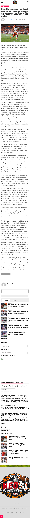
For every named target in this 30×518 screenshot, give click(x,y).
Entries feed (4, 428)
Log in (2, 426)
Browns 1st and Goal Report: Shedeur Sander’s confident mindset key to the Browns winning (18, 452)
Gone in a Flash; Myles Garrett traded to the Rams (18, 458)
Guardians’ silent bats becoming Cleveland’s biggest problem (16, 333)
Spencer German (11, 20)
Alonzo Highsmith (19, 276)
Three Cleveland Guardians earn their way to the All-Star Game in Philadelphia (14, 415)
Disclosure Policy (24, 509)
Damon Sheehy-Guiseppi (18, 278)
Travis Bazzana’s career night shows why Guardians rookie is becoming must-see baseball (15, 418)
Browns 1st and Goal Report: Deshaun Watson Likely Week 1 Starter (18, 312)
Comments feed (5, 429)
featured (4, 280)
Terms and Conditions (14, 509)
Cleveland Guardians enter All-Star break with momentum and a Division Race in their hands (13, 412)
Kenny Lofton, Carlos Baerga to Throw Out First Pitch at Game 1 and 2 (15, 409)
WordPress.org (5, 430)
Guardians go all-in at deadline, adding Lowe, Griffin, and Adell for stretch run (18, 326)
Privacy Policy (5, 509)
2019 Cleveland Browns (7, 276)
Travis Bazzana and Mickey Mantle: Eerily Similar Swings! (14, 419)
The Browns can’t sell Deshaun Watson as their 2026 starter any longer (18, 305)
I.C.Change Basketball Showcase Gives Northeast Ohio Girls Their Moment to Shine (18, 320)
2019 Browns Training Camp (17, 274)
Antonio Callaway (6, 278)
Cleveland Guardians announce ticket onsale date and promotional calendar (14, 404)
